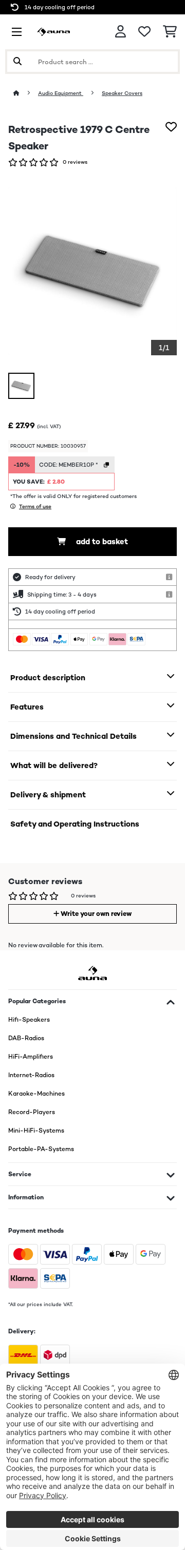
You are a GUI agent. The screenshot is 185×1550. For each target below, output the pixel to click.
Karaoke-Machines (36, 1093)
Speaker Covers (122, 93)
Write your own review (95, 913)
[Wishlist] (144, 32)
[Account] (120, 32)
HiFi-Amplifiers (30, 1057)
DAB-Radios (26, 1038)
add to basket (101, 541)
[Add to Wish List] (171, 126)
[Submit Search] (17, 61)
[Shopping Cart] (170, 32)
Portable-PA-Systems (41, 1149)
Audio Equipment (60, 93)
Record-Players (31, 1112)
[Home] (25, 93)
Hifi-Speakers (29, 1020)
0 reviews (75, 162)
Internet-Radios (31, 1075)
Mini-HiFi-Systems (36, 1130)
